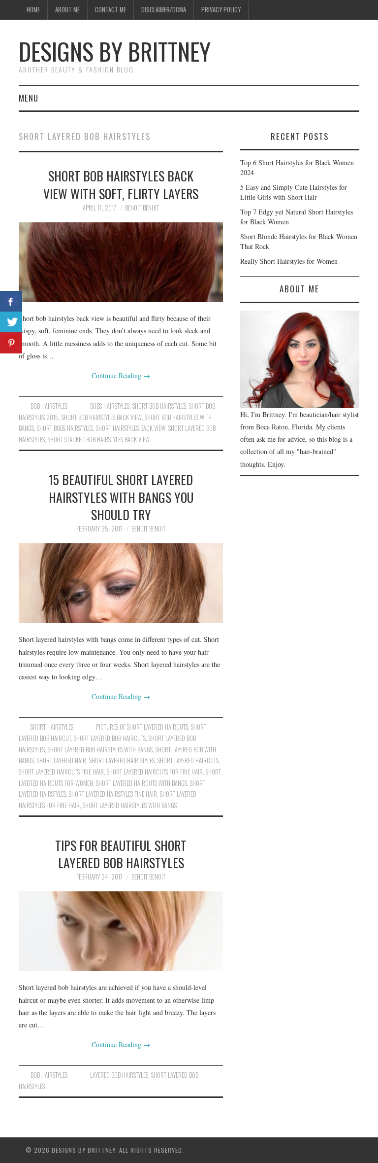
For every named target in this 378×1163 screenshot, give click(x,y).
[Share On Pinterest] (11, 342)
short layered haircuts (188, 760)
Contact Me (110, 9)
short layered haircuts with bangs (141, 783)
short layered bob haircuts (110, 738)
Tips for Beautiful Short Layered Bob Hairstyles (121, 854)
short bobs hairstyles (65, 428)
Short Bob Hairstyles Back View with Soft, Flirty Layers (120, 184)
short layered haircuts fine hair (61, 771)
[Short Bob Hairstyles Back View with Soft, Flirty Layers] (121, 262)
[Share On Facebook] (11, 301)
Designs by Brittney (115, 51)
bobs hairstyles (109, 406)
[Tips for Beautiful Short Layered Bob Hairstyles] (121, 931)
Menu (28, 98)
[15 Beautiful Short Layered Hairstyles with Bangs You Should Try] (121, 583)
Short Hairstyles (52, 727)
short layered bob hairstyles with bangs (100, 749)
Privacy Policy (221, 9)
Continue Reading (121, 375)
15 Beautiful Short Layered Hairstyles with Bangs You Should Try (121, 497)
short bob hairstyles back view (102, 417)
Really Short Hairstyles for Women (289, 261)
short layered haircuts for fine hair (155, 771)
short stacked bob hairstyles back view (99, 439)
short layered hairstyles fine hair (113, 794)
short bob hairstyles (159, 406)
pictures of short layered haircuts (142, 727)
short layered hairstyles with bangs (130, 805)
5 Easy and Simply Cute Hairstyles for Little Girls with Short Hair (293, 192)
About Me (67, 9)
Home (33, 9)
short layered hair (61, 760)
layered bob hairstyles (119, 1075)
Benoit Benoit (142, 207)
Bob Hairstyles (49, 406)
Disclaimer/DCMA (163, 9)
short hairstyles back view (130, 428)
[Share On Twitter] (11, 322)
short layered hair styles (122, 760)
